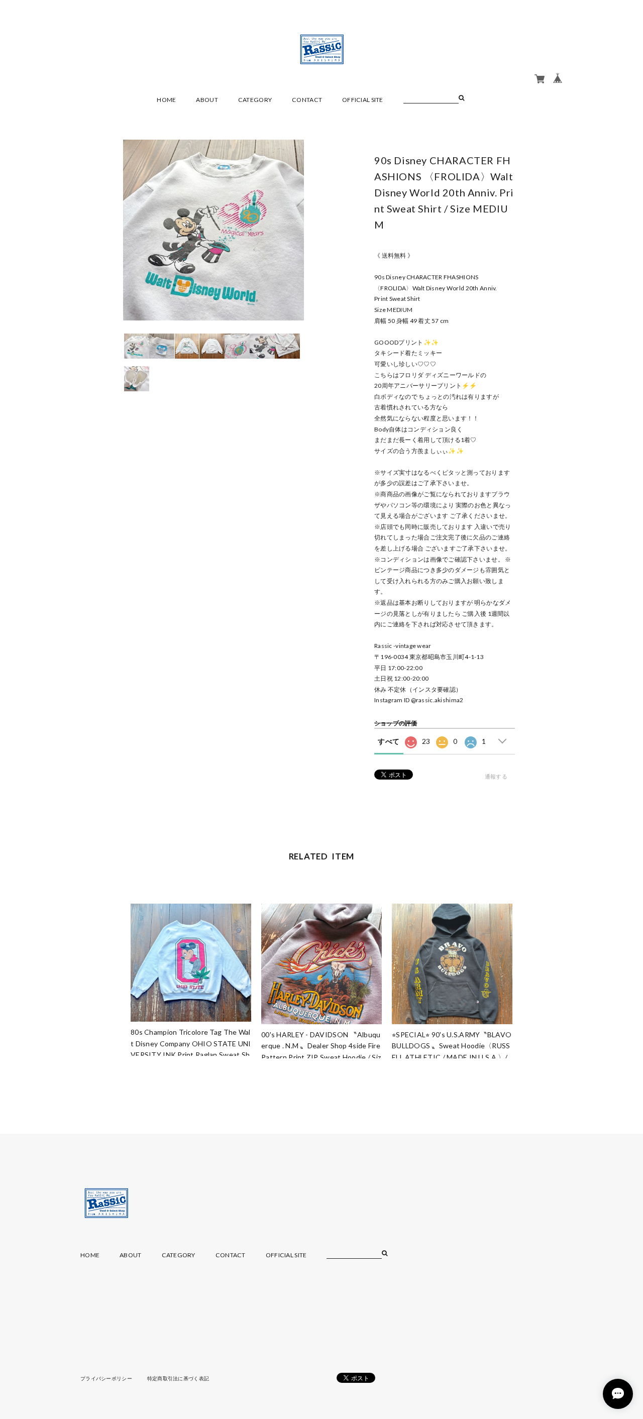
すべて (388, 741)
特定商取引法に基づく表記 (178, 1378)
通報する (496, 776)
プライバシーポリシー (106, 1378)
